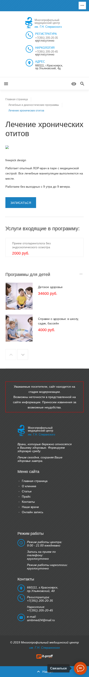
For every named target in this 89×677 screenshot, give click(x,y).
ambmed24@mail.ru (41, 620)
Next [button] (22, 354)
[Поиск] (82, 84)
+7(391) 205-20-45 (46, 51)
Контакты (28, 501)
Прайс (26, 496)
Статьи (27, 491)
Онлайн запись (32, 512)
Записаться (20, 203)
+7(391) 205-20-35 (46, 37)
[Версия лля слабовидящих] (73, 83)
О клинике (29, 486)
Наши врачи (30, 507)
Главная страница (35, 481)
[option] (44, 296)
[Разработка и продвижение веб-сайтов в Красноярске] (44, 656)
